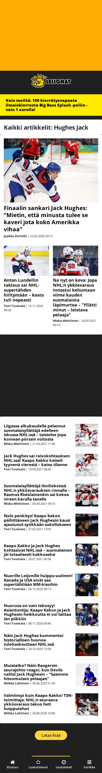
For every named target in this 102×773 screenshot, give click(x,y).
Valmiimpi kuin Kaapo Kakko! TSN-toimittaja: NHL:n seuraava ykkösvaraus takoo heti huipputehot (38, 702)
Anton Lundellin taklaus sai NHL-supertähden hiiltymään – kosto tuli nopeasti (24, 290)
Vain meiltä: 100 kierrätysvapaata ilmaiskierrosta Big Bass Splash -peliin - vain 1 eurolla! (46, 105)
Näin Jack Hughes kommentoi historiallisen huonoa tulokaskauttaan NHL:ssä (33, 640)
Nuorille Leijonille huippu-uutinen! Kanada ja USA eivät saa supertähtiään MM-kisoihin (38, 580)
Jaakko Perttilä (15, 236)
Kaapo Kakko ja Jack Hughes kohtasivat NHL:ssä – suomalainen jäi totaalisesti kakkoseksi (38, 550)
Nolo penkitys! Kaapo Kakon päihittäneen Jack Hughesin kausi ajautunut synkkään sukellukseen (37, 520)
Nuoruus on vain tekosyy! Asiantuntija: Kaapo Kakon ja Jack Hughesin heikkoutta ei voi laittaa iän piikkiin (37, 612)
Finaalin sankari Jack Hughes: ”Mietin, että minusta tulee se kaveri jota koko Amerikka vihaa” (46, 218)
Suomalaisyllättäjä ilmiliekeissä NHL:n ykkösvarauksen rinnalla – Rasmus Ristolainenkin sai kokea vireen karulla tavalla (37, 492)
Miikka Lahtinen (16, 683)
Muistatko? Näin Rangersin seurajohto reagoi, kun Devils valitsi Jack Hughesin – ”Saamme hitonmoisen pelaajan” (36, 672)
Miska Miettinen (65, 320)
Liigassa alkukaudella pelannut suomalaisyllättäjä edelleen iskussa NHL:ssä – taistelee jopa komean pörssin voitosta (35, 432)
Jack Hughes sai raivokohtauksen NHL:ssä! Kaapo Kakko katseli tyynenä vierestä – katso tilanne (37, 460)
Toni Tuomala (14, 306)
